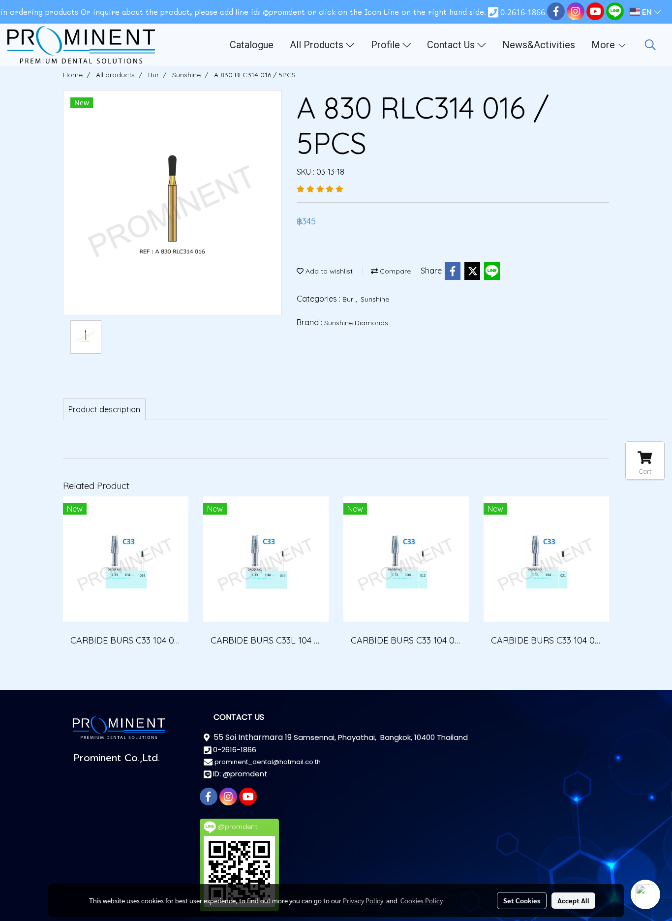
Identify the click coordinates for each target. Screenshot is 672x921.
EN (647, 12)
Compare (394, 271)
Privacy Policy (363, 900)
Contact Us (452, 45)
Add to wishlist (328, 271)
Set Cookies (521, 900)
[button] (650, 44)
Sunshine (375, 299)
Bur (348, 299)
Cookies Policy (421, 900)
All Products (318, 45)
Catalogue (252, 45)
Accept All (573, 900)
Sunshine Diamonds (356, 322)
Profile (386, 45)
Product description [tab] (104, 409)
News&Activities (538, 45)
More (604, 45)
